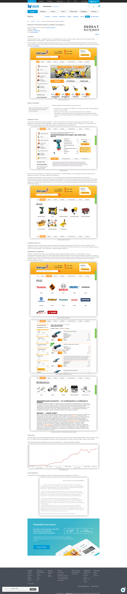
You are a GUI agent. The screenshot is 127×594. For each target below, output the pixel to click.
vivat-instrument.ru (34, 32)
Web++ (35, 29)
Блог (68, 1)
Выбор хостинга (86, 578)
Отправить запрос (86, 572)
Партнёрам (49, 1)
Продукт (32, 11)
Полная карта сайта (95, 586)
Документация (60, 1)
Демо (94, 1)
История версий (95, 16)
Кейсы (87, 16)
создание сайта (68, 593)
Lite (37, 580)
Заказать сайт (73, 11)
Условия (85, 577)
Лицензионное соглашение (63, 575)
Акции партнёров (75, 573)
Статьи (84, 580)
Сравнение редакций (41, 572)
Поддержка (84, 11)
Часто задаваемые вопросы (63, 578)
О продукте (47, 16)
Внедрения (75, 16)
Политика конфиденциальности (84, 586)
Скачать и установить (87, 530)
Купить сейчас (41, 547)
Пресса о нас (96, 575)
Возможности (62, 16)
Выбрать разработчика (76, 572)
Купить (63, 11)
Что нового (54, 16)
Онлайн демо (71, 530)
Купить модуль (60, 573)
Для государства (61, 580)
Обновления (85, 573)
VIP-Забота (85, 575)
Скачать (53, 11)
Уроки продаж (84, 1)
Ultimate (38, 573)
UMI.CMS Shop (36, 30)
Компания (94, 11)
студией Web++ (36, 45)
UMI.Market (41, 1)
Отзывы (82, 16)
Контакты (95, 572)
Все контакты (56, 6)
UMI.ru (75, 1)
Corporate (38, 578)
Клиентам (32, 1)
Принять (33, 589)
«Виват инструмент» (50, 27)
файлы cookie (15, 588)
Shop (38, 577)
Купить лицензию (61, 572)
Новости (95, 573)
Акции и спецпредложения (63, 577)
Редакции (42, 11)
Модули (69, 16)
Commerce (39, 575)
